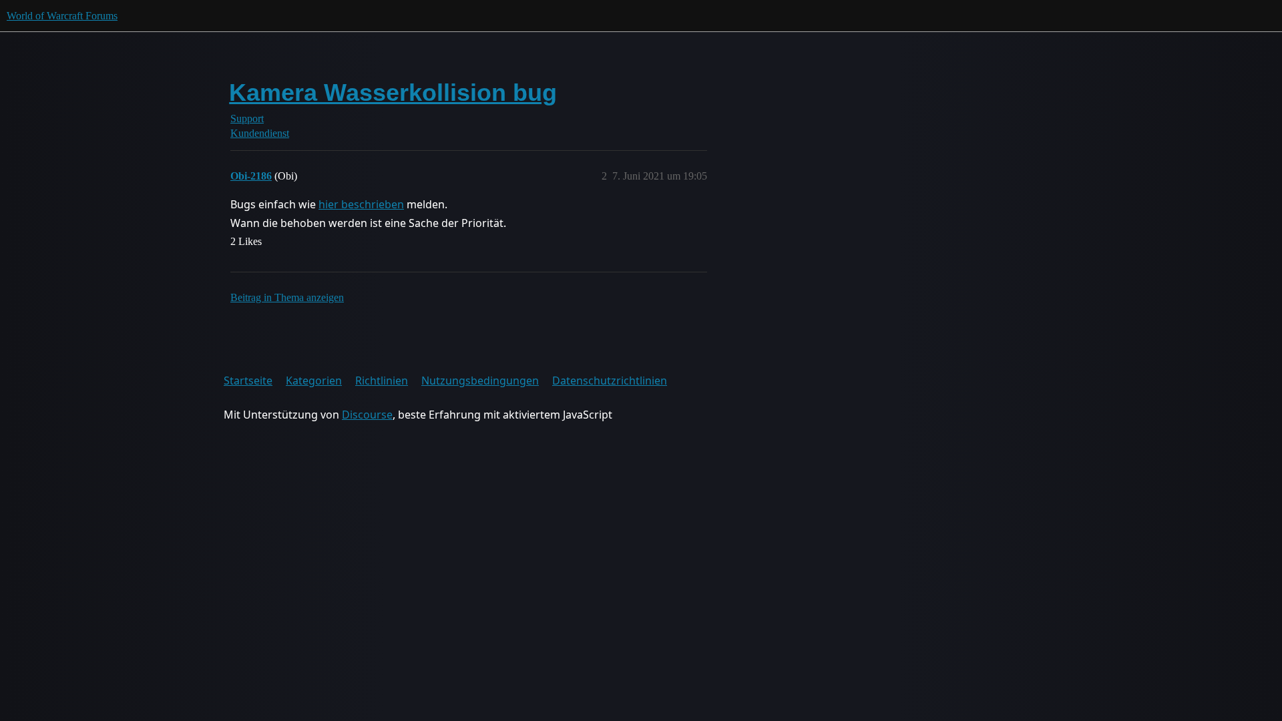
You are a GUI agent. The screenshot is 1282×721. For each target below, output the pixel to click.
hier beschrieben (361, 204)
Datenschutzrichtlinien (609, 380)
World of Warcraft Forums (62, 15)
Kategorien (314, 380)
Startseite (248, 380)
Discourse (367, 414)
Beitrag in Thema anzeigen (287, 297)
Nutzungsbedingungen (480, 380)
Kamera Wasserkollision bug (393, 92)
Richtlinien (381, 380)
